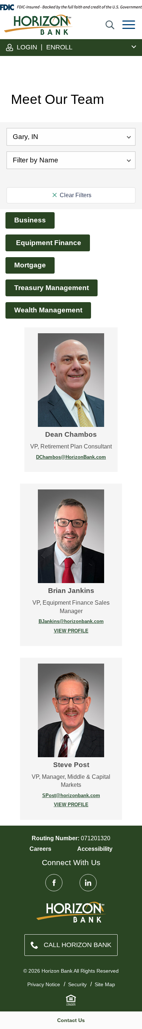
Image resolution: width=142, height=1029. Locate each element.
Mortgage (30, 265)
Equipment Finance (47, 243)
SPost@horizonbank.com (71, 795)
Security (77, 984)
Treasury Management (51, 288)
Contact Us (71, 1020)
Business (30, 220)
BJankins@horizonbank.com (71, 621)
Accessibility (95, 849)
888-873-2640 (71, 945)
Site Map (105, 984)
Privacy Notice (43, 984)
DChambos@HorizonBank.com (71, 457)
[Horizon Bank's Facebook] (54, 882)
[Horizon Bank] (71, 912)
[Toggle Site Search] (110, 24)
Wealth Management (48, 310)
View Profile (57, 631)
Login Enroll (43, 47)
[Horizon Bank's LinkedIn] (88, 882)
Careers (40, 849)
